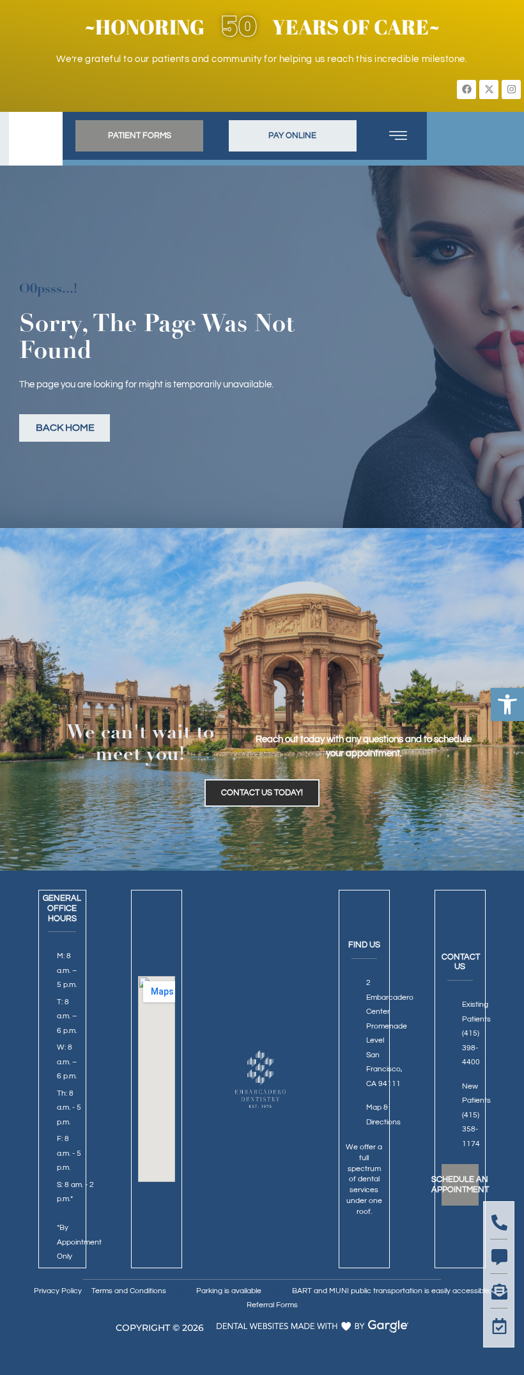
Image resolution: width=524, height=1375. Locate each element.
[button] (507, 704)
